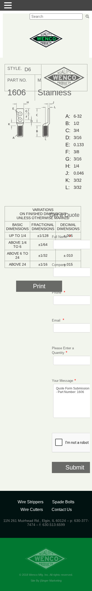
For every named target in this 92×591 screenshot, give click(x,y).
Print (39, 286)
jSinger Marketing (51, 580)
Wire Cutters (31, 509)
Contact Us (62, 509)
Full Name (60, 237)
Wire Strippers (30, 502)
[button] (8, 5)
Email (56, 320)
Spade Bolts (63, 502)
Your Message (62, 381)
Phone (57, 292)
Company (59, 265)
